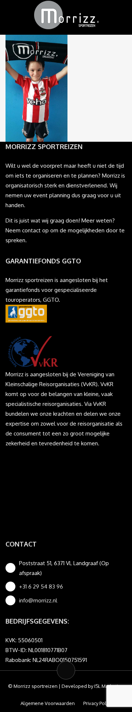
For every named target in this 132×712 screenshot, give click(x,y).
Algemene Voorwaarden (48, 703)
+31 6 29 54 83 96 (41, 586)
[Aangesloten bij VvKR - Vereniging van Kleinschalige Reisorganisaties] (33, 351)
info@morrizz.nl (38, 600)
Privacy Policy (97, 703)
